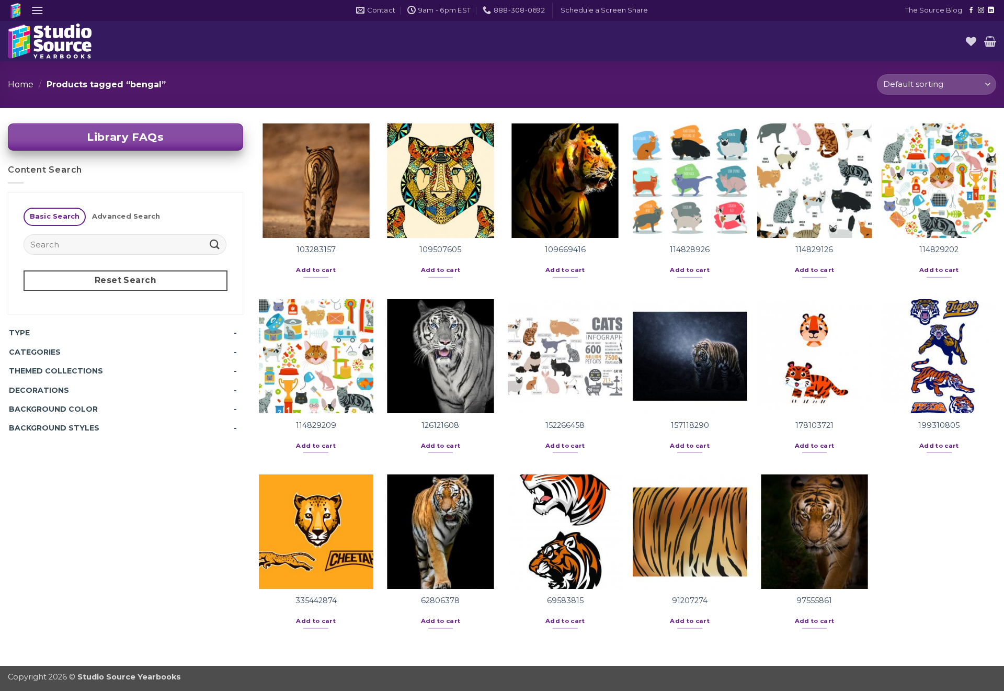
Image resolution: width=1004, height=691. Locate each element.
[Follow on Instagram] (981, 10)
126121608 (440, 425)
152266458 (565, 425)
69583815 (565, 600)
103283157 (316, 249)
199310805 (939, 425)
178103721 (814, 425)
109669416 (565, 249)
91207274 (690, 600)
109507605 (440, 249)
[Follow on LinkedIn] (991, 10)
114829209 (316, 425)
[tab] (55, 217)
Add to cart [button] (316, 270)
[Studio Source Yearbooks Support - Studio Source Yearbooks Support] (60, 41)
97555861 (814, 600)
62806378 (440, 600)
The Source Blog (933, 10)
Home (20, 84)
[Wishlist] (971, 41)
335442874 (316, 600)
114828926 (690, 249)
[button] (37, 10)
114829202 (939, 249)
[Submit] (214, 244)
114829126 (814, 249)
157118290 (690, 425)
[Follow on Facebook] (971, 10)
